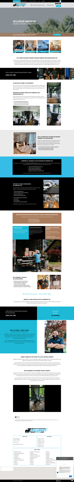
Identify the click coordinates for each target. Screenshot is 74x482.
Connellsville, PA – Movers (49, 458)
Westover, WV (48, 453)
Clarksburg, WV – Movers (17, 458)
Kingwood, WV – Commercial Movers (35, 451)
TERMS (21, 480)
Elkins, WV (15, 461)
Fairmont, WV (16, 462)
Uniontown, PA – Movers (49, 461)
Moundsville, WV (32, 458)
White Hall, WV (48, 454)
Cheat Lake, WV (16, 457)
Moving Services (24, 1)
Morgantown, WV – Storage (33, 457)
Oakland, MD (47, 457)
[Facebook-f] (57, 3)
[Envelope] (58, 3)
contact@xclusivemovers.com (18, 444)
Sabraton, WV (32, 461)
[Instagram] (55, 3)
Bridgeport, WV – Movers (17, 451)
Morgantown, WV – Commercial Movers (35, 455)
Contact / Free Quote (32, 1)
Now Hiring (43, 1)
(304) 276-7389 (50, 5)
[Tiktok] (60, 3)
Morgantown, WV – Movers (33, 454)
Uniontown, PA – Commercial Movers (50, 462)
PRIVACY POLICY (15, 480)
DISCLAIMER (18, 480)
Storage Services (17, 227)
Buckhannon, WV (16, 455)
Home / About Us (16, 1)
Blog (39, 1)
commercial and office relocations (32, 163)
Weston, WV (47, 451)
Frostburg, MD (48, 455)
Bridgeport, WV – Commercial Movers (19, 453)
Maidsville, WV (32, 453)
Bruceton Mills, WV (16, 454)
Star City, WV (31, 462)
